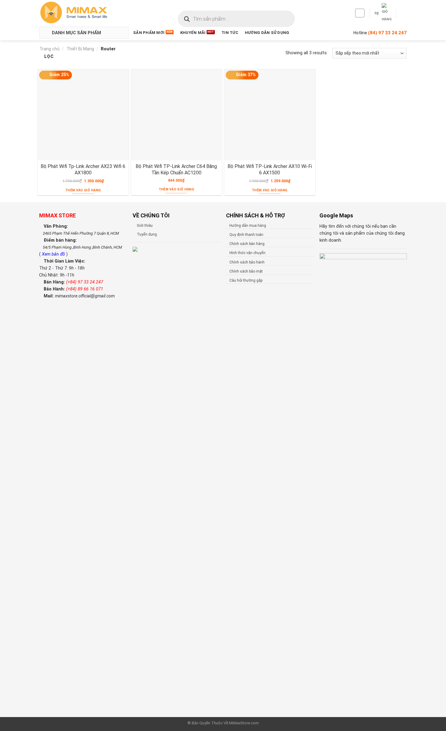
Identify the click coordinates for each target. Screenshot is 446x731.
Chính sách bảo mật (246, 271)
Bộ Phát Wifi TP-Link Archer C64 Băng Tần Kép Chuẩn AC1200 (176, 169)
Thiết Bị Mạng (80, 49)
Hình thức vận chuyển (247, 253)
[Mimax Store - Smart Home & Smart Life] (83, 12)
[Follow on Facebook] (360, 13)
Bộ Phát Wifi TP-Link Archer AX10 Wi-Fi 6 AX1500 (270, 169)
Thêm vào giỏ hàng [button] (83, 190)
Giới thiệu (145, 225)
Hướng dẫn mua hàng (247, 225)
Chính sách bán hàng (247, 244)
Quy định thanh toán (246, 235)
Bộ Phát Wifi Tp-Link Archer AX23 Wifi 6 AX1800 (83, 169)
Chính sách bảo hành (247, 262)
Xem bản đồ (54, 254)
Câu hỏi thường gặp (245, 280)
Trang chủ (49, 49)
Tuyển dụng (147, 234)
